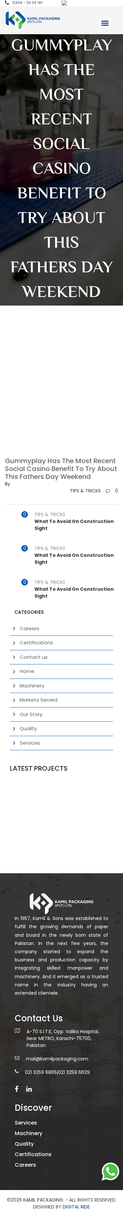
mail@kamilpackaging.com (57, 1059)
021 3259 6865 (41, 1072)
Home (27, 671)
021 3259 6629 (74, 1072)
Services (30, 742)
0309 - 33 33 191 (27, 2)
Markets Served (38, 699)
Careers (29, 628)
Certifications (36, 642)
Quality (28, 728)
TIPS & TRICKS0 (94, 490)
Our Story (31, 714)
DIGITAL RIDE (76, 1207)
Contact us (34, 657)
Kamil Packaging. (43, 1200)
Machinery (32, 685)
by (7, 484)
